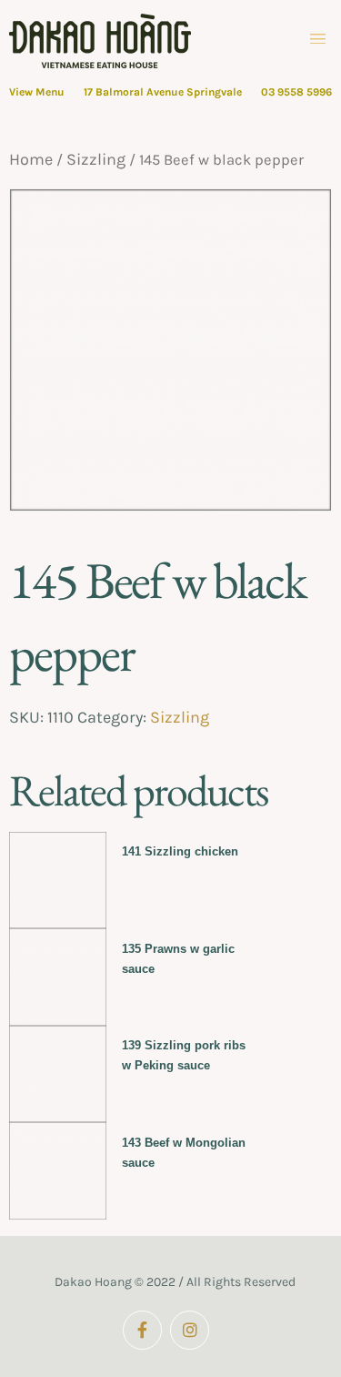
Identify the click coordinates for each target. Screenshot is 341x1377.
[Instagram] (189, 1330)
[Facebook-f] (142, 1330)
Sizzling (95, 159)
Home (31, 159)
